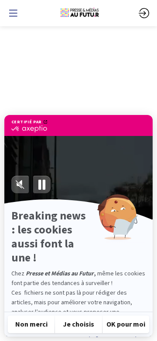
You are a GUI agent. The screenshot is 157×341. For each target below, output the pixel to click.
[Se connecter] (144, 13)
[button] (13, 13)
